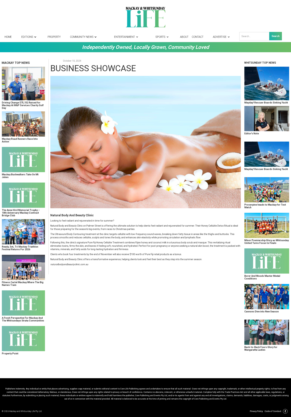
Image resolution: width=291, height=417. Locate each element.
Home (8, 36)
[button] (30, 37)
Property (54, 36)
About (184, 36)
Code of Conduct (273, 411)
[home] (145, 17)
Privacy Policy (256, 411)
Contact (197, 36)
